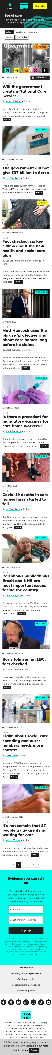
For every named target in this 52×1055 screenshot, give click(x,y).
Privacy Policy (32, 954)
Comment (32, 32)
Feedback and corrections (26, 985)
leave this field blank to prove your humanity (12, 873)
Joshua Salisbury (14, 102)
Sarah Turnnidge (33, 261)
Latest (8, 32)
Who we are (26, 968)
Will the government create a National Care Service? (24, 91)
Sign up (26, 930)
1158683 (42, 1023)
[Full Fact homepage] (24, 6)
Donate (40, 6)
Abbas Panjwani (14, 596)
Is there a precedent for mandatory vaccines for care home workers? (25, 421)
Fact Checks (20, 32)
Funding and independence (26, 973)
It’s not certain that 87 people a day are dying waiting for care (24, 830)
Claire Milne (11, 756)
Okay (34, 1050)
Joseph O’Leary (13, 840)
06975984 (40, 1026)
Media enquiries (26, 991)
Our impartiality (26, 979)
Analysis (9, 37)
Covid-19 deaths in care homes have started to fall (25, 499)
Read (6, 119)
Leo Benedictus (13, 178)
